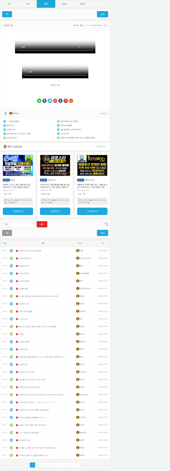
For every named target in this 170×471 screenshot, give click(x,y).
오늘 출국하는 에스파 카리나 (70, 130)
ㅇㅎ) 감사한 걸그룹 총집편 (29, 433)
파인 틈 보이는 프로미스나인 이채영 (32, 380)
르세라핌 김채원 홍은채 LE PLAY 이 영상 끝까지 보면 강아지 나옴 (42, 357)
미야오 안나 (23, 319)
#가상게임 (11, 202)
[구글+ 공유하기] (55, 101)
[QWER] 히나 (24, 304)
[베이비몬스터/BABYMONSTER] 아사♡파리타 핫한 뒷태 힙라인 (42, 395)
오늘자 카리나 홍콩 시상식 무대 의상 (32, 425)
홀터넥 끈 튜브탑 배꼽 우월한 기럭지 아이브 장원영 (37, 327)
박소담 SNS (23, 364)
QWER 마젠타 (14, 121)
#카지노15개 (8, 200)
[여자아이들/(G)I (25, 258)
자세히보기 (18, 211)
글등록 (103, 14)
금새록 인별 (23, 289)
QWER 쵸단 (23, 349)
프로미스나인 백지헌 (26, 372)
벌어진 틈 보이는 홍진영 (69, 121)
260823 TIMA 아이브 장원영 (30, 251)
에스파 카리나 (12, 138)
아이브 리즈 (64, 134)
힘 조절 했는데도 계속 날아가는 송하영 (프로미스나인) (39, 296)
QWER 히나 (11, 130)
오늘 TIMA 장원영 (25, 311)
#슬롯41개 (17, 200)
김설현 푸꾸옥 (24, 266)
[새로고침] (106, 224)
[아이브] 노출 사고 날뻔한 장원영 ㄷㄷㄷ (34, 455)
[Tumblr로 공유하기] (60, 101)
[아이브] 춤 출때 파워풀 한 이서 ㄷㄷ (32, 417)
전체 (7, 233)
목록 (7, 14)
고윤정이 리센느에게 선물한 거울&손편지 (34, 410)
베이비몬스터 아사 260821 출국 (19, 134)
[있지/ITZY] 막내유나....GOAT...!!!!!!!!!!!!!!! (37, 402)
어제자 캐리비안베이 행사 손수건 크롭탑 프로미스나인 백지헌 (79, 138)
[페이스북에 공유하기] (44, 101)
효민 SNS (10, 125)
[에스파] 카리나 (25, 440)
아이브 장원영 (24, 281)
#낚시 (24, 200)
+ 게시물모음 (102, 113)
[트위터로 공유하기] (49, 101)
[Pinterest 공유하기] (65, 101)
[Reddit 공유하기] (71, 101)
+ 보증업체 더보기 (101, 146)
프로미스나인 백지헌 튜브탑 (29, 387)
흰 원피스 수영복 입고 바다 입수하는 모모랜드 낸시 (37, 448)
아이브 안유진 (24, 274)
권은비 (21, 334)
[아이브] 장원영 (66, 125)
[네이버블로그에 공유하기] (39, 101)
